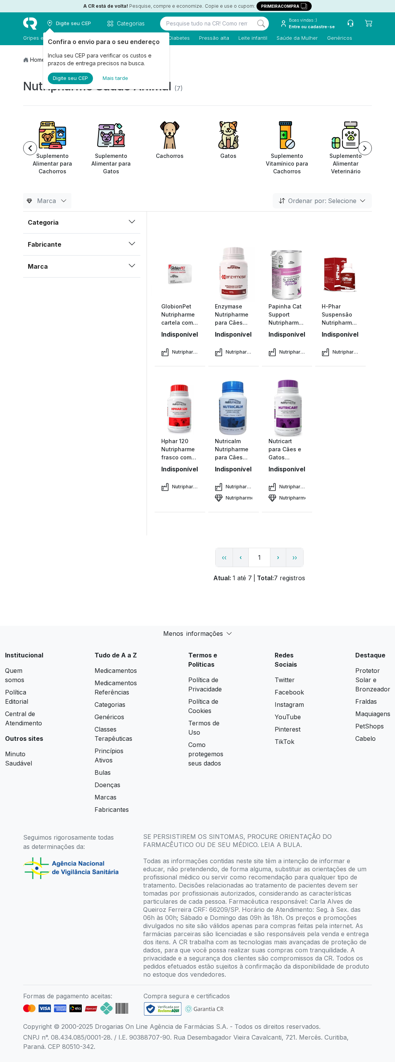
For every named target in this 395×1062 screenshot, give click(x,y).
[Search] (261, 23)
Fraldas (366, 701)
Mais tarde (115, 78)
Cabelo (365, 738)
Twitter (285, 680)
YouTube (288, 717)
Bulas (103, 772)
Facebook (289, 692)
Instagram (289, 704)
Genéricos (339, 38)
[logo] (30, 23)
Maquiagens (372, 714)
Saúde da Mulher (297, 38)
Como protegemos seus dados (205, 754)
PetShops (369, 726)
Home (37, 59)
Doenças (107, 785)
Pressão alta (214, 38)
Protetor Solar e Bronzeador (372, 680)
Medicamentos (116, 670)
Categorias (110, 704)
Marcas (105, 797)
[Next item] (365, 148)
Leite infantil (252, 38)
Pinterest (287, 729)
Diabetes (179, 38)
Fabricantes (112, 809)
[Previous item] (30, 148)
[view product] (180, 273)
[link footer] (162, 1009)
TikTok (284, 741)
